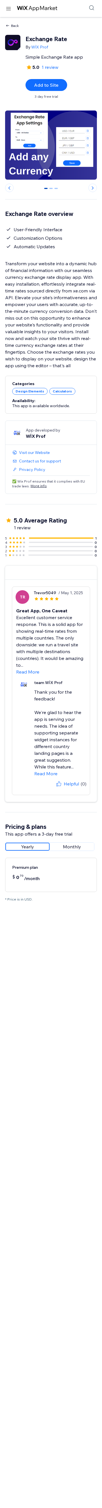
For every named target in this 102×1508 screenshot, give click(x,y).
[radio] (27, 847)
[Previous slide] (9, 188)
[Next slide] (92, 188)
